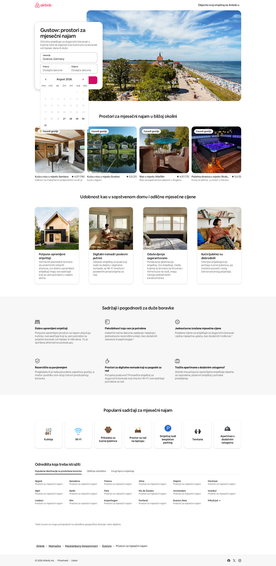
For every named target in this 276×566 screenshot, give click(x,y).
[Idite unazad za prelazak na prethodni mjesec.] (46, 79)
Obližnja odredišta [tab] (96, 471)
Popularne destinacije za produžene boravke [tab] (58, 471)
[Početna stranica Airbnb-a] (43, 5)
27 (64, 118)
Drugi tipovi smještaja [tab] (122, 471)
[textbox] (54, 70)
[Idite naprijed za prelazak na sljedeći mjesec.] (83, 79)
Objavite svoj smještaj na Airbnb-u (218, 5)
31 (45, 125)
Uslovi (74, 560)
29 (77, 118)
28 (70, 118)
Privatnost (63, 560)
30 (83, 118)
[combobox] (69, 59)
